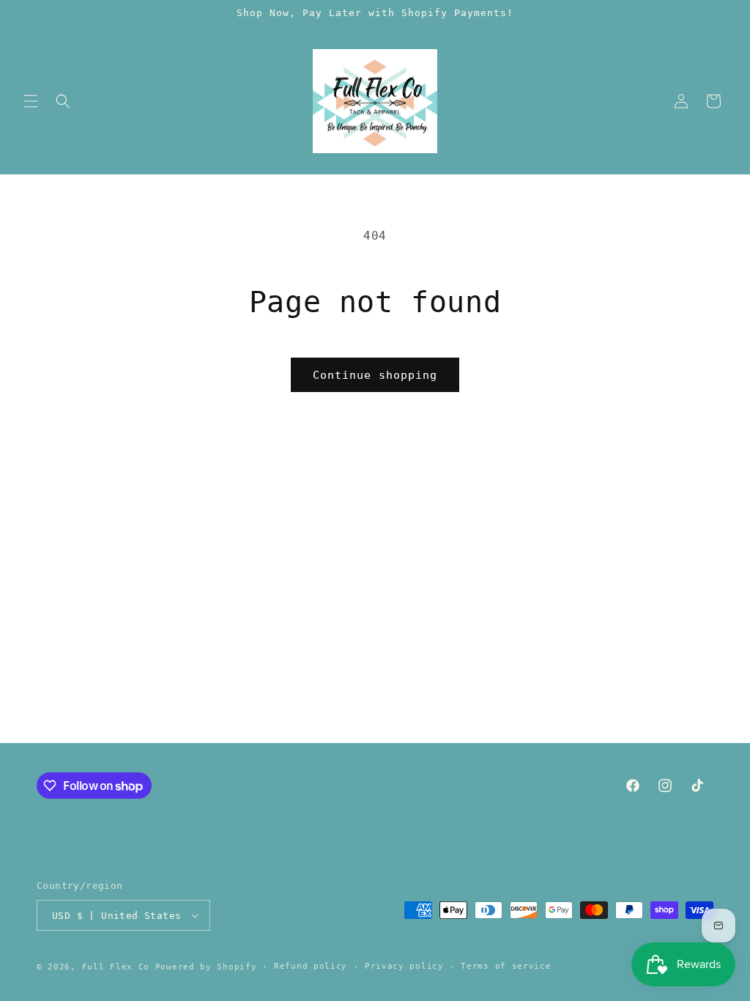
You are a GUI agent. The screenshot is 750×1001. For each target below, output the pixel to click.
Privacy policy (404, 966)
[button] (31, 101)
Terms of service (506, 966)
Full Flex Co (115, 967)
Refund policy (310, 966)
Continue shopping (375, 375)
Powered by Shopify (206, 967)
